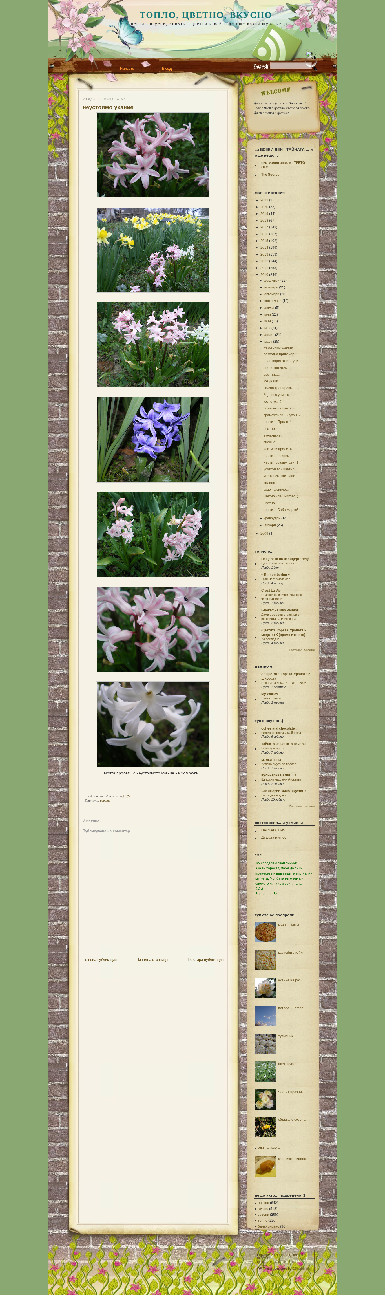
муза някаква (288, 925)
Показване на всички (302, 650)
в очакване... (273, 435)
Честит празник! (276, 456)
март (268, 341)
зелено (269, 483)
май (267, 328)
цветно (105, 800)
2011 (264, 268)
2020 (264, 207)
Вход (167, 68)
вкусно (263, 1209)
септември (273, 301)
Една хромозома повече (278, 563)
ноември (271, 287)
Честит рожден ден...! (281, 462)
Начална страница (152, 959)
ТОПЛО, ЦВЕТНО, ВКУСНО (206, 14)
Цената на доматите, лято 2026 (283, 682)
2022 (264, 200)
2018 (264, 221)
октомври (271, 294)
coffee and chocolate (278, 728)
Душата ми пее (273, 838)
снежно (269, 442)
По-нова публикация (100, 959)
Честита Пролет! (277, 422)
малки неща (271, 760)
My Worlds (269, 694)
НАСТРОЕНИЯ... (274, 830)
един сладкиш (269, 1147)
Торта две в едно (273, 795)
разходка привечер (279, 354)
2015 (264, 241)
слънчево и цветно (279, 408)
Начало (127, 68)
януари (270, 525)
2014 (264, 248)
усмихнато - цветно (279, 469)
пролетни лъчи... (277, 368)
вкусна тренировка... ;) (281, 388)
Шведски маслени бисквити (281, 779)
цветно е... (272, 429)
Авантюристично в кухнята (284, 791)
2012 (264, 261)
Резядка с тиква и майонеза (281, 732)
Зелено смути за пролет (278, 764)
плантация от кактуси (281, 361)
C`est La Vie (271, 591)
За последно (270, 639)
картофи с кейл (290, 953)
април (269, 335)
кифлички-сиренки (292, 1159)
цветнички (286, 1064)
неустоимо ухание (108, 107)
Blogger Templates (269, 1261)
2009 (264, 534)
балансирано (268, 1226)
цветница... (272, 374)
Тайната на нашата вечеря (283, 744)
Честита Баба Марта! (281, 510)
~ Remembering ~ (275, 575)
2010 (264, 275)
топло (262, 1221)
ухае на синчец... (277, 490)
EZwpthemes (301, 1268)
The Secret (270, 175)
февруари (272, 518)
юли (267, 314)
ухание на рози (290, 980)
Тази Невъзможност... (276, 579)
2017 (264, 227)
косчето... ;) (272, 402)
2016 (264, 234)
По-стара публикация (206, 959)
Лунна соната (271, 698)
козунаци (271, 381)
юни (267, 321)
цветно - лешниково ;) (281, 496)
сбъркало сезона (292, 1120)
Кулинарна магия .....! (278, 775)
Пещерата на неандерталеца (285, 559)
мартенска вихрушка (280, 476)
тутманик (285, 1036)
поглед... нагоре (291, 1008)
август (269, 308)
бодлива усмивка (277, 395)
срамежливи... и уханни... (283, 415)
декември (272, 281)
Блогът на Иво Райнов (280, 610)
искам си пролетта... (280, 449)
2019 (264, 214)
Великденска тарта (274, 748)
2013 (264, 254)
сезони (263, 1215)
